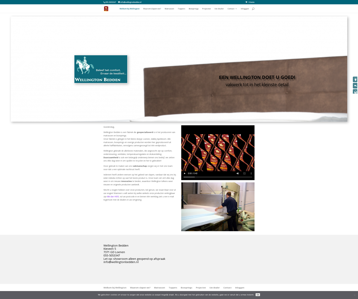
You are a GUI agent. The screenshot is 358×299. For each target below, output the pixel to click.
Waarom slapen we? (152, 9)
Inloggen (245, 9)
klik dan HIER (113, 196)
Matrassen (169, 9)
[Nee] (354, 295)
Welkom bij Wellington (130, 9)
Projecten (206, 9)
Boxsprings (194, 9)
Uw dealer (219, 9)
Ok (258, 295)
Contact (231, 9)
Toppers (181, 9)
